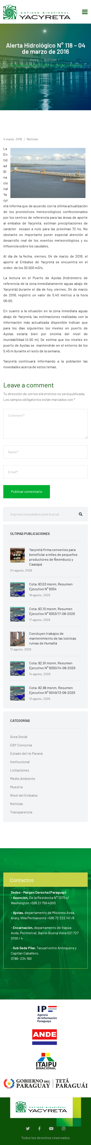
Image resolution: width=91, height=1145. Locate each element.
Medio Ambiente (22, 778)
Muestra (16, 787)
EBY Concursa (21, 745)
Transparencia (21, 812)
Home (34, 59)
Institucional (20, 762)
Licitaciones (19, 770)
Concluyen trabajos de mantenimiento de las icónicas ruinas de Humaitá (52, 638)
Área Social (18, 736)
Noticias (50, 59)
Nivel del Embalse (24, 795)
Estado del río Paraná (26, 753)
